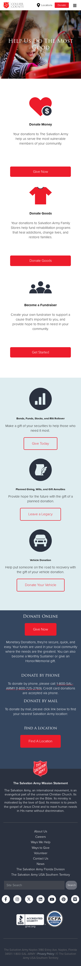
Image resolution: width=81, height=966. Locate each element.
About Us (40, 831)
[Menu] (74, 5)
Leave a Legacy (40, 514)
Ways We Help (40, 842)
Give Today (40, 443)
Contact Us (40, 858)
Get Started (40, 352)
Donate (62, 5)
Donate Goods (40, 260)
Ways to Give (41, 848)
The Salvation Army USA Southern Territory (40, 875)
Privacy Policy (45, 954)
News (40, 864)
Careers (40, 837)
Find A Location (40, 741)
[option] (40, 44)
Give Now (40, 171)
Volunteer (40, 853)
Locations (46, 5)
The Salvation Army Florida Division (40, 869)
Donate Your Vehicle (40, 585)
